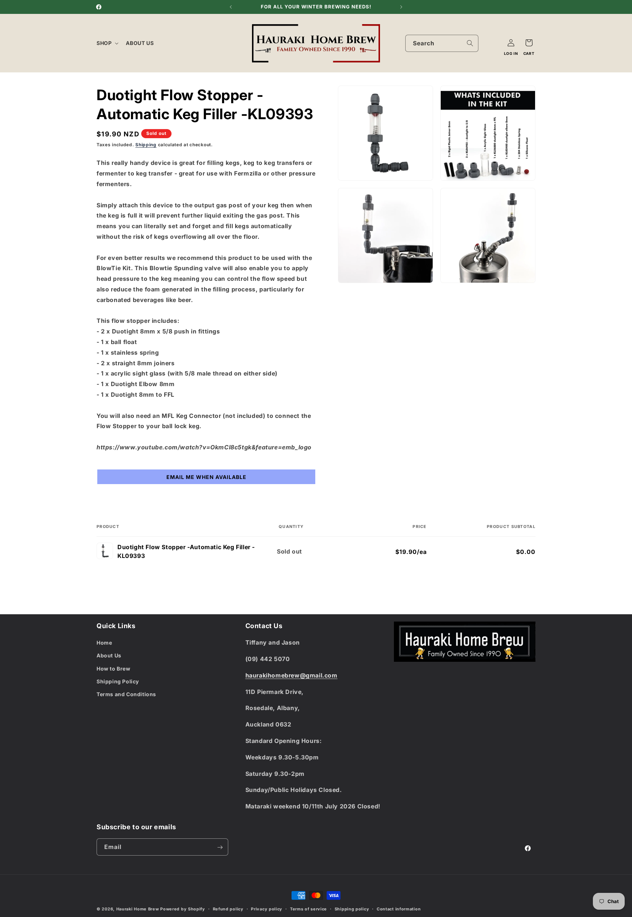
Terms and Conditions (126, 694)
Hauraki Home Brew (138, 909)
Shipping (146, 144)
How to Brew (114, 668)
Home (104, 642)
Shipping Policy (118, 681)
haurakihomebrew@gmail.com (291, 675)
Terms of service (308, 908)
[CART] (529, 43)
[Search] (470, 43)
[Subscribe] (220, 847)
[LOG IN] (511, 43)
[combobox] (442, 43)
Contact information (399, 908)
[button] (106, 43)
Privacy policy (266, 908)
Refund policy (228, 908)
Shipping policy (352, 908)
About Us (109, 656)
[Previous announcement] (231, 7)
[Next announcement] (401, 7)
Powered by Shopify (182, 909)
